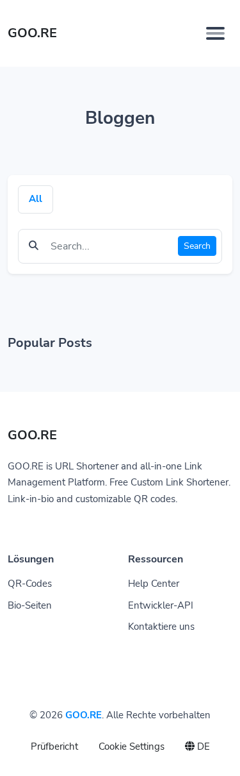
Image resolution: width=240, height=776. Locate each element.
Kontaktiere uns (161, 626)
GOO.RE (83, 715)
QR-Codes (30, 583)
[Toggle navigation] (215, 33)
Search (197, 246)
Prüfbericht (54, 746)
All (35, 198)
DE (202, 746)
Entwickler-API (160, 605)
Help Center (153, 583)
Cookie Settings (131, 746)
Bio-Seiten (30, 605)
